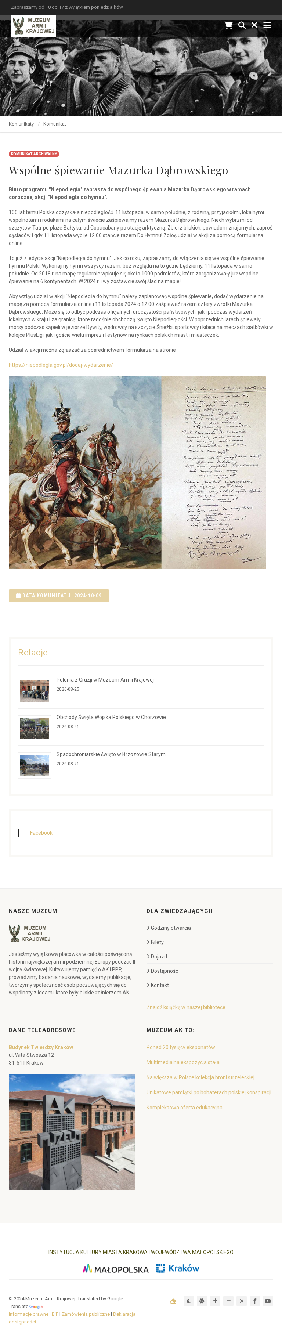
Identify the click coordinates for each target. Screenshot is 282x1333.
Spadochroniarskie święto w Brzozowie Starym (111, 754)
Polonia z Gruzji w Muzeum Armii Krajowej (105, 680)
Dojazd (159, 957)
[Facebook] (255, 1301)
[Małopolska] (115, 1268)
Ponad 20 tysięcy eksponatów (181, 1047)
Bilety (157, 942)
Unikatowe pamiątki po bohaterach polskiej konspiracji (209, 1092)
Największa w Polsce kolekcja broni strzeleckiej (200, 1077)
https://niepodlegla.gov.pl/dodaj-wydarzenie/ (61, 365)
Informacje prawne (28, 1314)
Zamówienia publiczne (86, 1314)
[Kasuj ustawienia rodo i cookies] (173, 1301)
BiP (55, 1314)
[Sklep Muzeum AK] (228, 25)
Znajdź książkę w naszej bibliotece (186, 1007)
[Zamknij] (254, 25)
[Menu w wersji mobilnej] (267, 25)
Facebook (41, 833)
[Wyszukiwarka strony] (242, 25)
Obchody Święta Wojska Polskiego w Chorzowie (111, 717)
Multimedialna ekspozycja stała (183, 1062)
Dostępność (164, 971)
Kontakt (160, 985)
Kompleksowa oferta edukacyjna (185, 1107)
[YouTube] (268, 1301)
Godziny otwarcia (171, 928)
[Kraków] (177, 1268)
